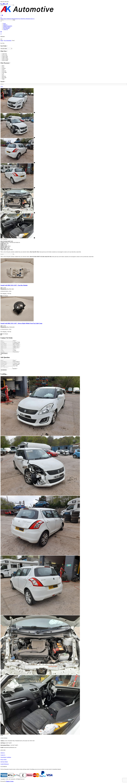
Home (2, 18)
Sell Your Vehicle (20, 18)
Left (3, 73)
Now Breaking (27, 18)
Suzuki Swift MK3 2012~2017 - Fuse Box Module (14, 285)
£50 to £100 (4, 55)
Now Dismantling (7, 40)
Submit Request (4, 353)
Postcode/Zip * (16, 351)
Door (3, 67)
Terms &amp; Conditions (6, 757)
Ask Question (3, 369)
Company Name (16, 342)
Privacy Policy (4, 759)
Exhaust (3, 68)
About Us (5, 18)
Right (3, 78)
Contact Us (32, 18)
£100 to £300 (5, 56)
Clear (2, 86)
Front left (4, 71)
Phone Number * (16, 344)
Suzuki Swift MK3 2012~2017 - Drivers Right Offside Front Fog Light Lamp (21, 323)
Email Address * (16, 343)
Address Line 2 (16, 347)
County (14, 350)
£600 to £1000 (5, 59)
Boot (3, 65)
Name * (14, 340)
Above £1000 (5, 60)
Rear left (4, 76)
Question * (15, 368)
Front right (4, 72)
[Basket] (1, 17)
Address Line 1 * (16, 346)
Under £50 (4, 53)
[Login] (2, 15)
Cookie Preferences (5, 764)
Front (3, 69)
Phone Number (16, 364)
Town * (14, 349)
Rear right (4, 77)
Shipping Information (11, 18)
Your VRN (15, 365)
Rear (3, 75)
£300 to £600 (5, 57)
